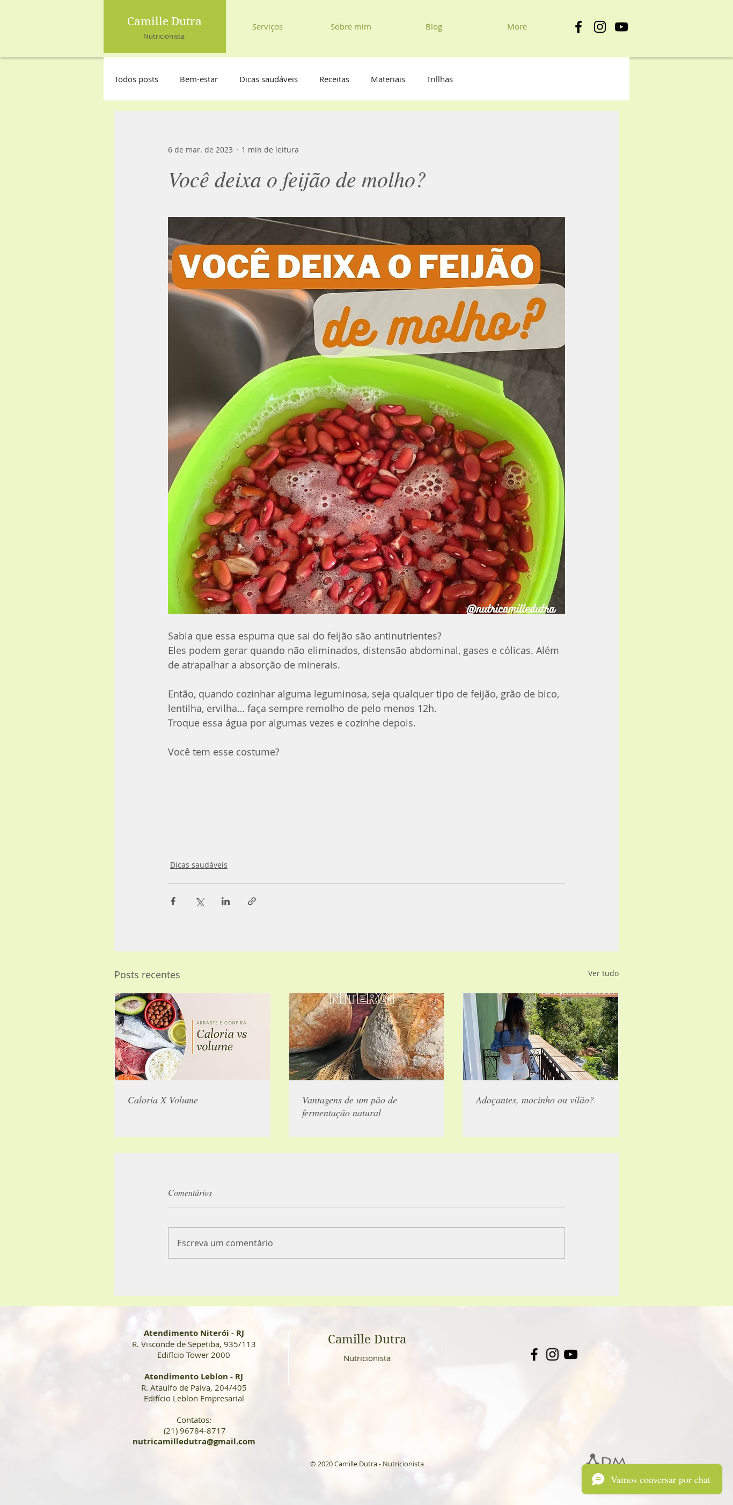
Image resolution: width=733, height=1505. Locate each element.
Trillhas (440, 79)
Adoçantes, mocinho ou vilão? (535, 1099)
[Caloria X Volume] (192, 1036)
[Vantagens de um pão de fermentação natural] (366, 1036)
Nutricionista (164, 36)
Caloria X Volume (163, 1099)
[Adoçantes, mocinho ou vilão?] (540, 1036)
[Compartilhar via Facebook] (173, 901)
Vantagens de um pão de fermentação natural (349, 1106)
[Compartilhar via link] (252, 901)
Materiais (388, 79)
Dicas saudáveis (268, 79)
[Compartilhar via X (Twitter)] (199, 901)
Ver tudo (603, 973)
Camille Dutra (164, 21)
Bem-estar (199, 79)
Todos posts (136, 79)
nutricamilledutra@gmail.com (194, 1441)
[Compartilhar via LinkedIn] (226, 901)
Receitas (334, 79)
